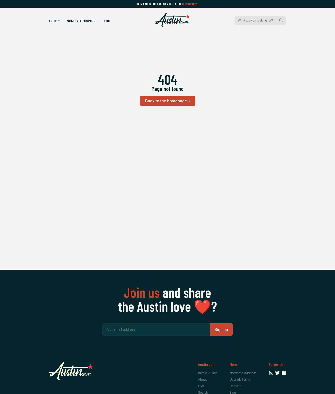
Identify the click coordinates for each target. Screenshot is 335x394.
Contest (235, 386)
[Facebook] (283, 373)
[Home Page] (172, 20)
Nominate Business (81, 21)
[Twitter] (277, 373)
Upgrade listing (240, 379)
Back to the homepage (166, 101)
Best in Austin (207, 373)
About (202, 379)
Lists (53, 21)
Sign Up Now (190, 4)
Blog (106, 21)
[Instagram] (271, 373)
